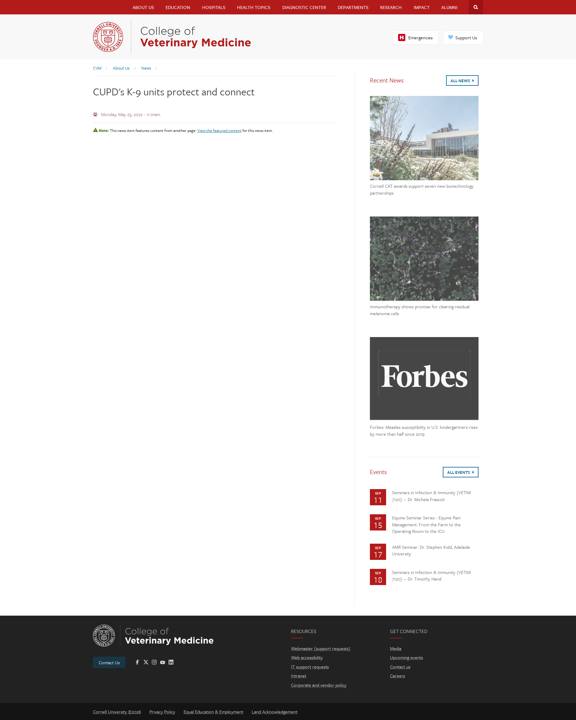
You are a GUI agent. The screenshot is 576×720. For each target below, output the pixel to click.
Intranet (298, 675)
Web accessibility (307, 657)
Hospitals (213, 7)
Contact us (400, 666)
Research (391, 7)
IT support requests (310, 666)
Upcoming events (406, 657)
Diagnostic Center (304, 7)
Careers (397, 675)
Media (395, 648)
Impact (422, 7)
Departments (353, 7)
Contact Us (109, 662)
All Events (459, 472)
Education (178, 7)
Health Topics (253, 7)
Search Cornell (476, 7)
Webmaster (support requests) (320, 648)
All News (461, 81)
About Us (143, 7)
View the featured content (219, 130)
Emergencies (420, 37)
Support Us (466, 37)
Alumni (449, 7)
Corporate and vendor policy (318, 685)
